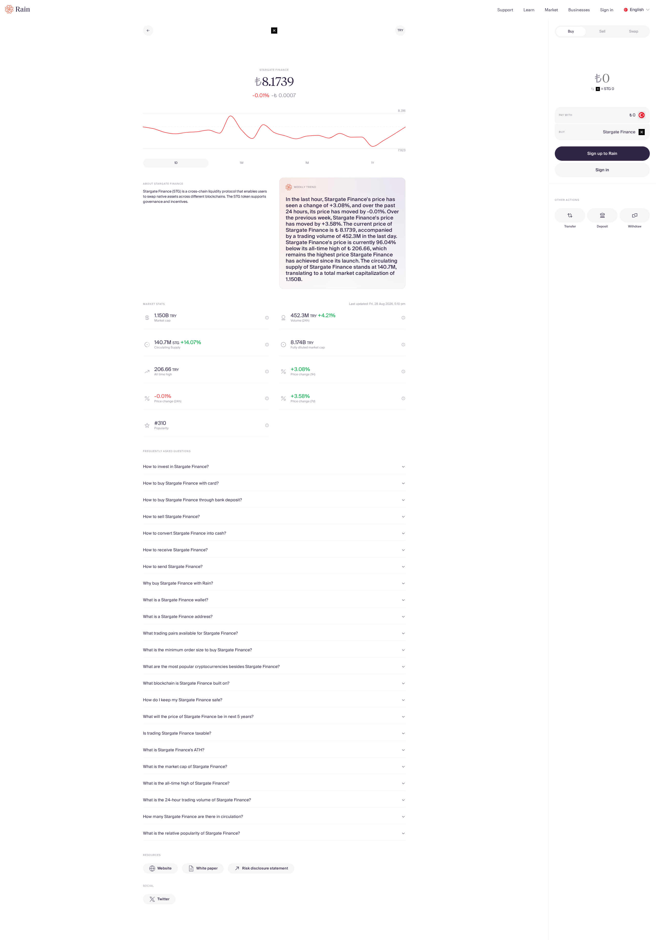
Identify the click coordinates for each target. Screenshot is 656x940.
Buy (571, 31)
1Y (372, 163)
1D (176, 163)
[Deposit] (602, 215)
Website (164, 868)
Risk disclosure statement (265, 868)
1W (241, 163)
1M (307, 163)
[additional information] (267, 318)
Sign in (602, 170)
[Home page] (17, 9)
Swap (633, 31)
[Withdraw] (635, 215)
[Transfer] (570, 215)
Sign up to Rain (602, 153)
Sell (602, 31)
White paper (207, 868)
